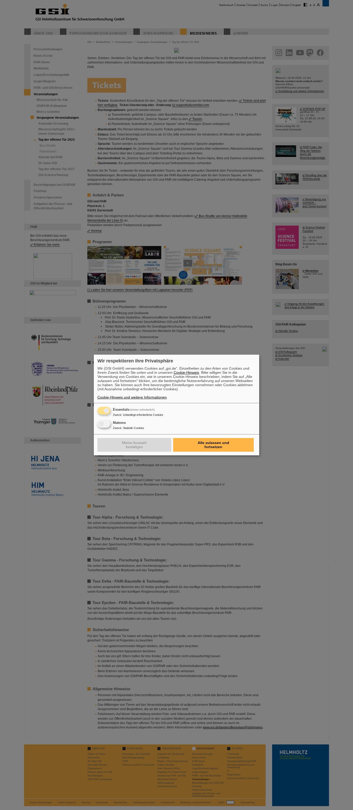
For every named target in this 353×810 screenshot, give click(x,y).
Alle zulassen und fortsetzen (213, 445)
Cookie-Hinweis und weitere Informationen (132, 397)
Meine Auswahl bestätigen (134, 445)
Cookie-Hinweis (186, 372)
